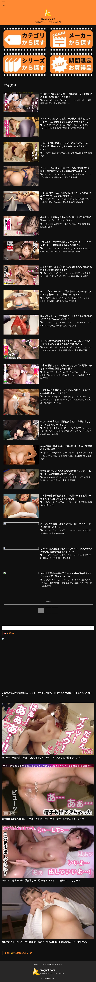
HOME (36, 964)
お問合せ (59, 964)
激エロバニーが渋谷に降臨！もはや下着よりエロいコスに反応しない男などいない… (42, 757)
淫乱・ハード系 (72, 375)
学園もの (82, 400)
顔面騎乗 (79, 202)
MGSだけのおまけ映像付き (62, 397)
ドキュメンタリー (61, 428)
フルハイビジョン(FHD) (62, 174)
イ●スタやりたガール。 (53, 125)
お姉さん (47, 502)
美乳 (77, 583)
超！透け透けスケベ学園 (50, 403)
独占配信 (49, 103)
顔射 (68, 103)
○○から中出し (49, 224)
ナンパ (59, 224)
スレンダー (48, 428)
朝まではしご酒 (67, 153)
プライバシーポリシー (47, 964)
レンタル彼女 (78, 249)
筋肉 (55, 202)
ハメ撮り (71, 298)
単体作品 (73, 400)
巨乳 (42, 103)
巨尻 (65, 350)
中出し (84, 100)
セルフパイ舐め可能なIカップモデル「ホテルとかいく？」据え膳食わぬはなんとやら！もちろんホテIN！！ (64, 146)
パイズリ (76, 100)
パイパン (76, 125)
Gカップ (46, 273)
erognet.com (48, 19)
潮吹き (55, 128)
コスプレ (68, 100)
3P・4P (46, 397)
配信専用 (62, 103)
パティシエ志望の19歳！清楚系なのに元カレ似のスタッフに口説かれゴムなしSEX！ (42, 880)
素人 (55, 103)
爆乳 (53, 301)
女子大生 (58, 276)
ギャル (46, 100)
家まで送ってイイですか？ (72, 431)
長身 (78, 252)
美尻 (74, 128)
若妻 (65, 480)
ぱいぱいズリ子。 (59, 298)
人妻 (79, 224)
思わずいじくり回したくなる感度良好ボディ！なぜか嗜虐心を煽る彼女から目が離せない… (45, 942)
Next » (48, 602)
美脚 (65, 252)
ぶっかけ (44, 400)
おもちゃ (47, 580)
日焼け (52, 505)
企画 (89, 100)
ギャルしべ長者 (56, 100)
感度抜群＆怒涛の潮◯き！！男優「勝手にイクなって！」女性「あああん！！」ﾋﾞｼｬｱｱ (43, 819)
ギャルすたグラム (57, 347)
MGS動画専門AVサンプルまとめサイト (52, 973)
